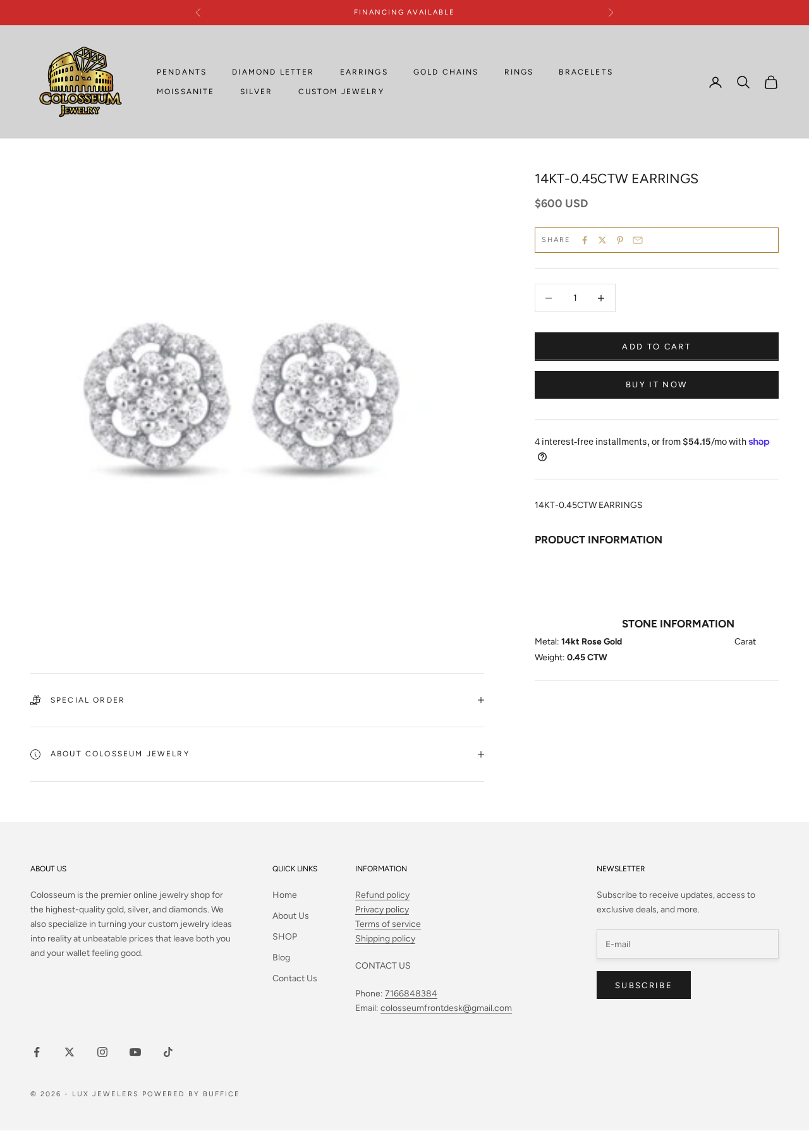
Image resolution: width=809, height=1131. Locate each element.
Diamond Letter (273, 72)
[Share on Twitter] (602, 240)
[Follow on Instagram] (102, 1052)
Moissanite (186, 91)
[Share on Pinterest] (620, 240)
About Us (290, 915)
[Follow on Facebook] (36, 1052)
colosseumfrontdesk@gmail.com (446, 1008)
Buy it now (656, 384)
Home (284, 895)
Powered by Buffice (191, 1094)
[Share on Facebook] (585, 240)
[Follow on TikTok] (168, 1052)
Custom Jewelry (341, 91)
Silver (256, 91)
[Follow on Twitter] (69, 1052)
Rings (519, 72)
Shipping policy (385, 938)
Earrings (364, 72)
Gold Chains (446, 72)
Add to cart (656, 346)
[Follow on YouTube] (135, 1052)
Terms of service (388, 924)
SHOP (284, 936)
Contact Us (294, 978)
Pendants (182, 72)
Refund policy (382, 895)
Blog (281, 957)
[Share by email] (638, 240)
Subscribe (643, 985)
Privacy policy (382, 909)
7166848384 (411, 993)
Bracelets (585, 72)
